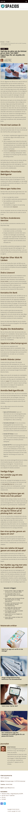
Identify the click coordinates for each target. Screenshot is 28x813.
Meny (2, 1)
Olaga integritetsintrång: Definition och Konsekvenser (12, 678)
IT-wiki (3, 49)
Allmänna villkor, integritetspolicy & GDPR (12, 793)
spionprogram (4, 336)
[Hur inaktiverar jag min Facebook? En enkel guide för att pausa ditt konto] (14, 721)
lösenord (15, 207)
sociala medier (4, 281)
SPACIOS (17, 809)
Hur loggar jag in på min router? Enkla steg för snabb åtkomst (13, 608)
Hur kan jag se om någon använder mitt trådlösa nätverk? (14, 611)
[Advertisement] (14, 25)
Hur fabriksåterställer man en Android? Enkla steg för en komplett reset (14, 595)
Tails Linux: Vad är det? (10, 706)
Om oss (4, 797)
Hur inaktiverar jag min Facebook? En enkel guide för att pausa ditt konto (13, 734)
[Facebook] (2, 803)
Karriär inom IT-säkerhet (8, 795)
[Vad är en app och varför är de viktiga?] (14, 638)
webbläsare (12, 151)
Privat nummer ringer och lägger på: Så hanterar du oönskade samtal (14, 591)
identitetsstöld (7, 325)
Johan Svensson (9, 59)
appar (7, 381)
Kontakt (4, 799)
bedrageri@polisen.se (8, 484)
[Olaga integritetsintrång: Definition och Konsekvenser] (14, 666)
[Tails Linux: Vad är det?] (14, 694)
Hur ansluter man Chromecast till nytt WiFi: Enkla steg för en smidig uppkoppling (14, 600)
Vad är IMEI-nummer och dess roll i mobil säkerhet (14, 617)
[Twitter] (5, 803)
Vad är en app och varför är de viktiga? (12, 650)
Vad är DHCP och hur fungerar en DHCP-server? (13, 614)
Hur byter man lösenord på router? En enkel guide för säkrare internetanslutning (14, 604)
